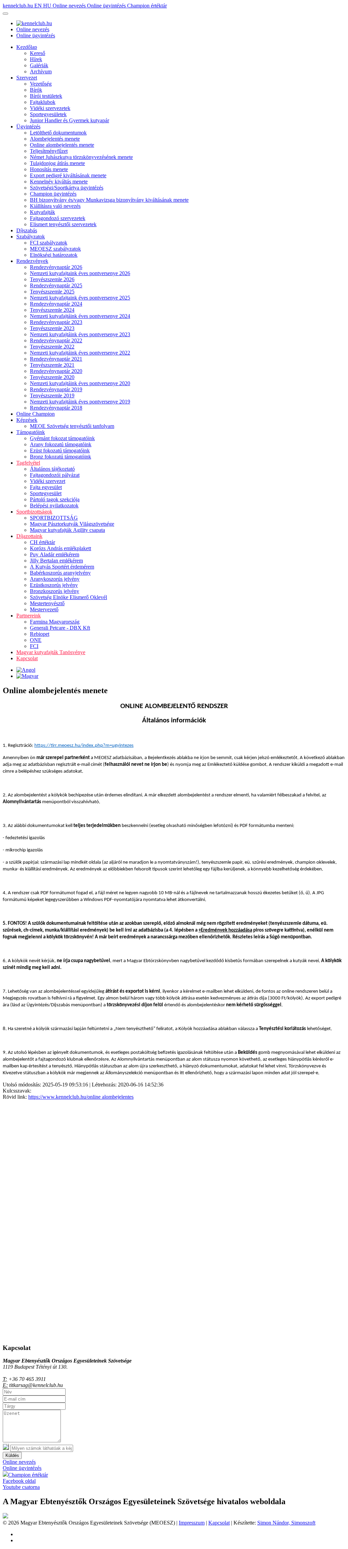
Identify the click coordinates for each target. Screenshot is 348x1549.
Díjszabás (26, 230)
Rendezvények (32, 261)
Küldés (12, 1455)
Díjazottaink (29, 536)
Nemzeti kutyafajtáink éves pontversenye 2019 (80, 401)
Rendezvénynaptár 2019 (56, 389)
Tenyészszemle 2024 (52, 310)
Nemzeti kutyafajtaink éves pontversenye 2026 (80, 273)
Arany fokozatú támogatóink (60, 444)
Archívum (41, 71)
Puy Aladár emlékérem (54, 554)
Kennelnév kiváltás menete (59, 181)
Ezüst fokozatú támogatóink (60, 450)
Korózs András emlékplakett (60, 548)
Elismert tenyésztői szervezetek (63, 224)
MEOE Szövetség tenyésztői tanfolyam (72, 426)
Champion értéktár (147, 5)
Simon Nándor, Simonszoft (286, 1523)
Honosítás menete (49, 169)
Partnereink (28, 615)
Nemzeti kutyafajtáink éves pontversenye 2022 (80, 353)
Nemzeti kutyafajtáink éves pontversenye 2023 (80, 334)
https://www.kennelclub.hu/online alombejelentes (81, 1097)
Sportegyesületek (48, 114)
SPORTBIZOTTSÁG (54, 518)
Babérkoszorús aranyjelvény (60, 573)
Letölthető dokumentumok (58, 133)
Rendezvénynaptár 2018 (56, 408)
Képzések (26, 420)
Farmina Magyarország (55, 622)
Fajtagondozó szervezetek (57, 218)
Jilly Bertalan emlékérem (56, 560)
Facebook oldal (19, 1481)
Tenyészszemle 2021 (52, 365)
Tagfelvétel (28, 463)
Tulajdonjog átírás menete (57, 163)
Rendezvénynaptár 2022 (56, 340)
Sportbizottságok (34, 512)
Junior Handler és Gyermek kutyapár (69, 120)
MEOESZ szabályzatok (55, 249)
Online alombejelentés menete (62, 145)
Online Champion (35, 414)
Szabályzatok (30, 236)
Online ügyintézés (107, 5)
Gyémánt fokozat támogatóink (62, 438)
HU (48, 5)
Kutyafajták (42, 212)
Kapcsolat (27, 658)
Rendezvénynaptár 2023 (56, 322)
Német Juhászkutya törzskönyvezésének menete (81, 157)
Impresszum (192, 1523)
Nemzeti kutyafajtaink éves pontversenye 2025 (80, 298)
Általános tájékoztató (52, 469)
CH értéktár (42, 542)
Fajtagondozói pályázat (55, 475)
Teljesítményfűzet (49, 151)
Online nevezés (70, 5)
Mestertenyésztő (47, 603)
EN (38, 5)
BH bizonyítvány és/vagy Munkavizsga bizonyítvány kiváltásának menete (109, 200)
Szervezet (26, 77)
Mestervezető (44, 609)
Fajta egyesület (46, 487)
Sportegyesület (46, 493)
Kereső (37, 53)
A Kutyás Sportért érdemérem (62, 567)
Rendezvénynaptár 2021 (56, 359)
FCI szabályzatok (48, 243)
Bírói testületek (46, 96)
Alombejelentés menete (55, 139)
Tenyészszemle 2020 (52, 377)
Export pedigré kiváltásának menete (68, 175)
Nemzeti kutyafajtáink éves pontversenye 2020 (80, 383)
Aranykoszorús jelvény (55, 579)
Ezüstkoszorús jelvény (54, 585)
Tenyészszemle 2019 (52, 395)
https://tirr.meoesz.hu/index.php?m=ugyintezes (84, 745)
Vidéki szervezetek (50, 108)
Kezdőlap (26, 47)
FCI (34, 646)
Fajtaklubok (42, 102)
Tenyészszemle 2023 (52, 328)
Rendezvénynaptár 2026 (56, 267)
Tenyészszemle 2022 (52, 346)
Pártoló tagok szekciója (55, 499)
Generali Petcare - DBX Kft (60, 628)
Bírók (36, 90)
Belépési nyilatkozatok (54, 505)
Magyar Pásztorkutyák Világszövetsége (72, 524)
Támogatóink (30, 432)
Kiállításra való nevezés (55, 206)
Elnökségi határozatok (53, 255)
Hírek (36, 59)
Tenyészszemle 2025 (52, 291)
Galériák (39, 65)
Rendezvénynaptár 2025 (56, 285)
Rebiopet (39, 634)
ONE (35, 640)
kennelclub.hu (18, 5)
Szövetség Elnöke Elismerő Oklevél (68, 597)
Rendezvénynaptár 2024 (56, 304)
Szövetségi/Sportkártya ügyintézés (66, 188)
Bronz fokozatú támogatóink (60, 457)
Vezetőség (41, 84)
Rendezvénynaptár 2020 (56, 371)
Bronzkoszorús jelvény (54, 591)
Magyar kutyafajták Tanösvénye (50, 652)
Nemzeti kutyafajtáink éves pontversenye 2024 (80, 316)
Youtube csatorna (21, 1487)
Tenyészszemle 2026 (52, 279)
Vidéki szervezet (47, 481)
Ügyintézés (28, 126)
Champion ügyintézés (53, 194)
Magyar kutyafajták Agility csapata (67, 530)
